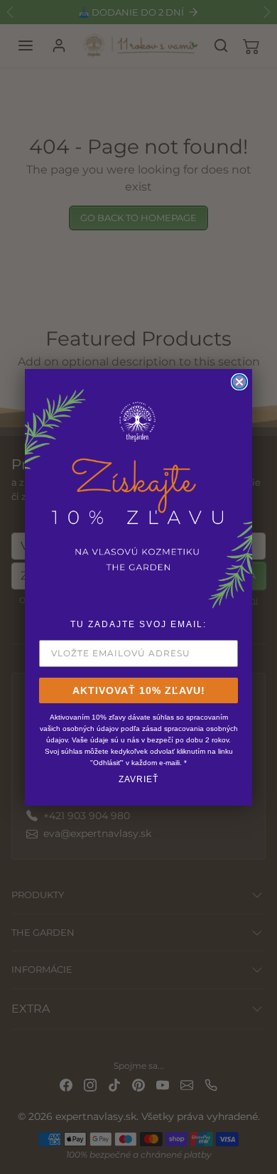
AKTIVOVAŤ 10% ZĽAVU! (138, 690)
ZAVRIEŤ (138, 779)
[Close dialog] (239, 382)
